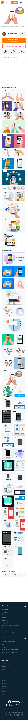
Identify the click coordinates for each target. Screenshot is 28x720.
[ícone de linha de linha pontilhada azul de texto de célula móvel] (8, 644)
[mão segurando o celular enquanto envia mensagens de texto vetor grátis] (7, 253)
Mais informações (7, 60)
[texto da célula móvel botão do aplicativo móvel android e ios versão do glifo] (8, 656)
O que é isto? (14, 57)
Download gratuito (14, 40)
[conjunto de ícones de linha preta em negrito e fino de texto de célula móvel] (7, 584)
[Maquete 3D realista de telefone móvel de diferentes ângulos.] (11, 235)
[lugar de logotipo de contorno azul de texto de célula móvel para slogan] (8, 532)
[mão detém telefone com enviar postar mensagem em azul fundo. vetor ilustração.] (8, 353)
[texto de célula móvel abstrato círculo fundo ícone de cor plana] (8, 544)
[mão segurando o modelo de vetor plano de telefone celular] (8, 243)
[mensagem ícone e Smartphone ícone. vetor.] (8, 444)
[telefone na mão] (6, 173)
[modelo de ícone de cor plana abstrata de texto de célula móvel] (9, 571)
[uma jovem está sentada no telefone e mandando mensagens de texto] (4, 229)
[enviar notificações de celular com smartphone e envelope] (13, 283)
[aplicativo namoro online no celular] (19, 105)
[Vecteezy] (2, 2)
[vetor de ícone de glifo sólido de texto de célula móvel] (8, 632)
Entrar (21, 2)
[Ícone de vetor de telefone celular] (8, 205)
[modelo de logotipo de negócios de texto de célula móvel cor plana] (8, 680)
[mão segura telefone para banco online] (8, 193)
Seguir (23, 34)
